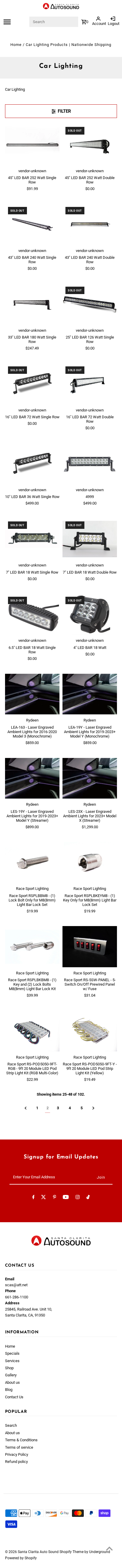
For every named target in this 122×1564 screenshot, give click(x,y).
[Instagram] (78, 1198)
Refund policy (16, 1461)
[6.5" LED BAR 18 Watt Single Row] (32, 614)
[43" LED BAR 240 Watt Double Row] (89, 224)
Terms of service (19, 1447)
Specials (12, 1353)
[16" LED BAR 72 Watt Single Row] (32, 383)
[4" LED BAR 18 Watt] (89, 614)
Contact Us (14, 1397)
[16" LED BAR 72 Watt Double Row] (89, 383)
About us (12, 1382)
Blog (8, 1389)
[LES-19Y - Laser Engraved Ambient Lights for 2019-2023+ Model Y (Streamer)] (32, 778)
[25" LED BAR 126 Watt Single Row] (89, 304)
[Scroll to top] (109, 1548)
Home (16, 44)
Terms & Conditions (21, 1440)
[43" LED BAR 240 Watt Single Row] (32, 224)
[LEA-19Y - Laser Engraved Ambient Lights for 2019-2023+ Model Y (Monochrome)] (89, 694)
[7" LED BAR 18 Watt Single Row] (32, 538)
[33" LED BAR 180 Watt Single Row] (32, 304)
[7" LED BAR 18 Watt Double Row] (89, 538)
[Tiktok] (88, 1198)
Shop (9, 1368)
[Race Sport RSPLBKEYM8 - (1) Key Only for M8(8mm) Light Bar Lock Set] (89, 862)
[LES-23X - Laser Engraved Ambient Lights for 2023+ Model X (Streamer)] (89, 778)
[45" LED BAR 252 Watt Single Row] (32, 144)
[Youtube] (66, 1198)
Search (11, 1425)
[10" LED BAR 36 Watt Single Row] (32, 463)
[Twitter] (43, 1198)
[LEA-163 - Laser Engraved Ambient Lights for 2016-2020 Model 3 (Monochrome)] (32, 694)
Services (12, 1361)
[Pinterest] (54, 1198)
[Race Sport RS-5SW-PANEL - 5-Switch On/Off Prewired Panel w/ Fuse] (89, 946)
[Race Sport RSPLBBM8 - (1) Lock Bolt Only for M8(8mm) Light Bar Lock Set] (32, 862)
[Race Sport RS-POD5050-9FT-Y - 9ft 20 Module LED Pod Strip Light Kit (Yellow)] (89, 1030)
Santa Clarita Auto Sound (39, 1552)
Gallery (11, 1375)
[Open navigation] (15, 22)
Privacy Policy (16, 1454)
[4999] (89, 463)
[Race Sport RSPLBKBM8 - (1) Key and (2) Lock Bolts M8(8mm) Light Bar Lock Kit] (32, 946)
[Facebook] (33, 1198)
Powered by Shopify (21, 1558)
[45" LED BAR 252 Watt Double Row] (89, 144)
